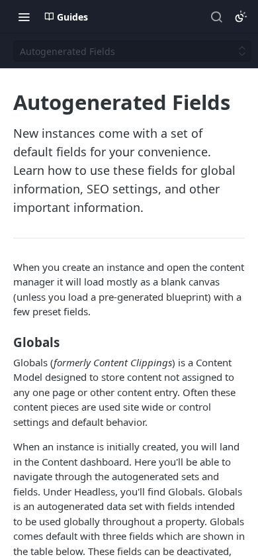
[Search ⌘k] (216, 16)
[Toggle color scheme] (240, 16)
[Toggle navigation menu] (23, 16)
